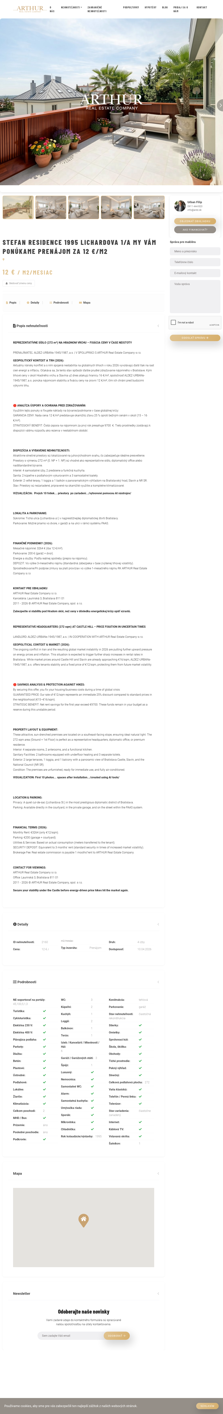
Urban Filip (194, 202)
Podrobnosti (61, 302)
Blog (165, 7)
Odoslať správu (194, 337)
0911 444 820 (194, 206)
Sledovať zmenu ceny (20, 283)
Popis (12, 302)
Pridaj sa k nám (181, 9)
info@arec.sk (194, 210)
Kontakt (202, 7)
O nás (52, 9)
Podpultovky (131, 7)
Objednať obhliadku (195, 221)
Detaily (35, 302)
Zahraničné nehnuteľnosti (97, 9)
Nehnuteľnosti (70, 7)
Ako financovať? (195, 229)
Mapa (86, 302)
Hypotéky (151, 7)
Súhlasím (207, 1406)
